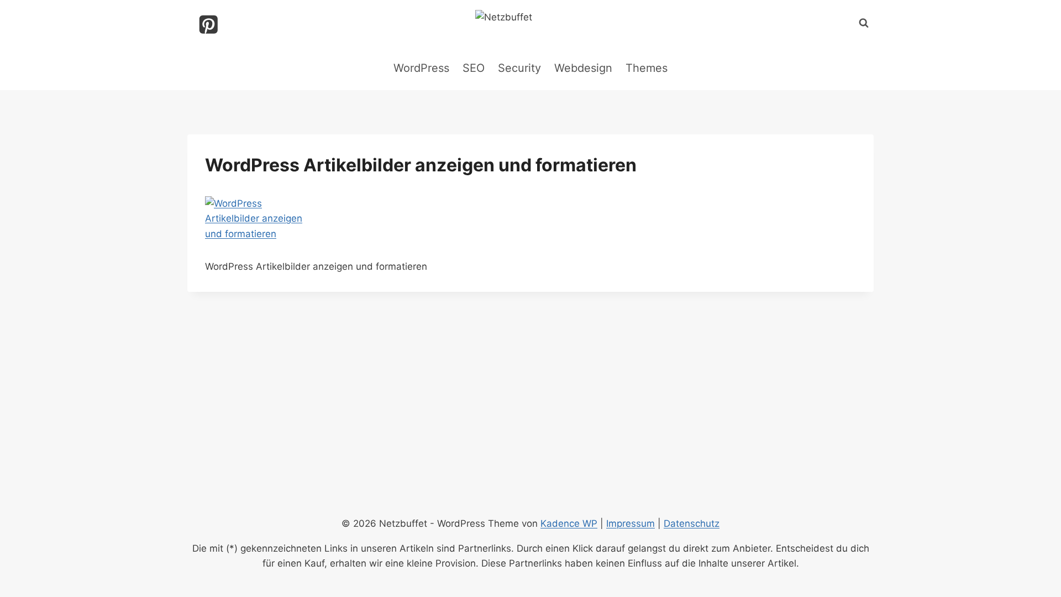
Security (519, 68)
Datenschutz (691, 523)
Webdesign (583, 68)
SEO (474, 68)
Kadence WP (568, 523)
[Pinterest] (208, 24)
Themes (647, 68)
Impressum (630, 523)
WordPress (421, 68)
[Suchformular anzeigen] (864, 23)
